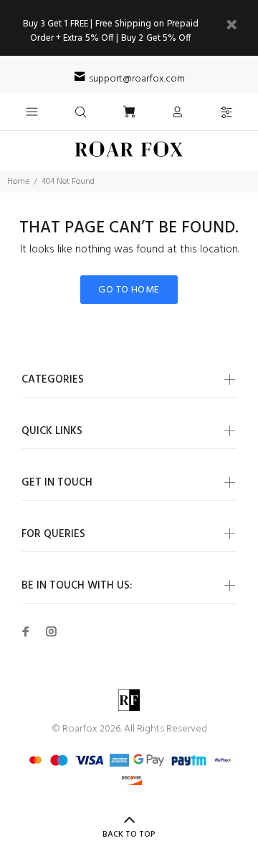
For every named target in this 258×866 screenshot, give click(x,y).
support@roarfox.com (137, 79)
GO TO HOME (128, 290)
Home (18, 181)
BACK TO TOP (129, 834)
